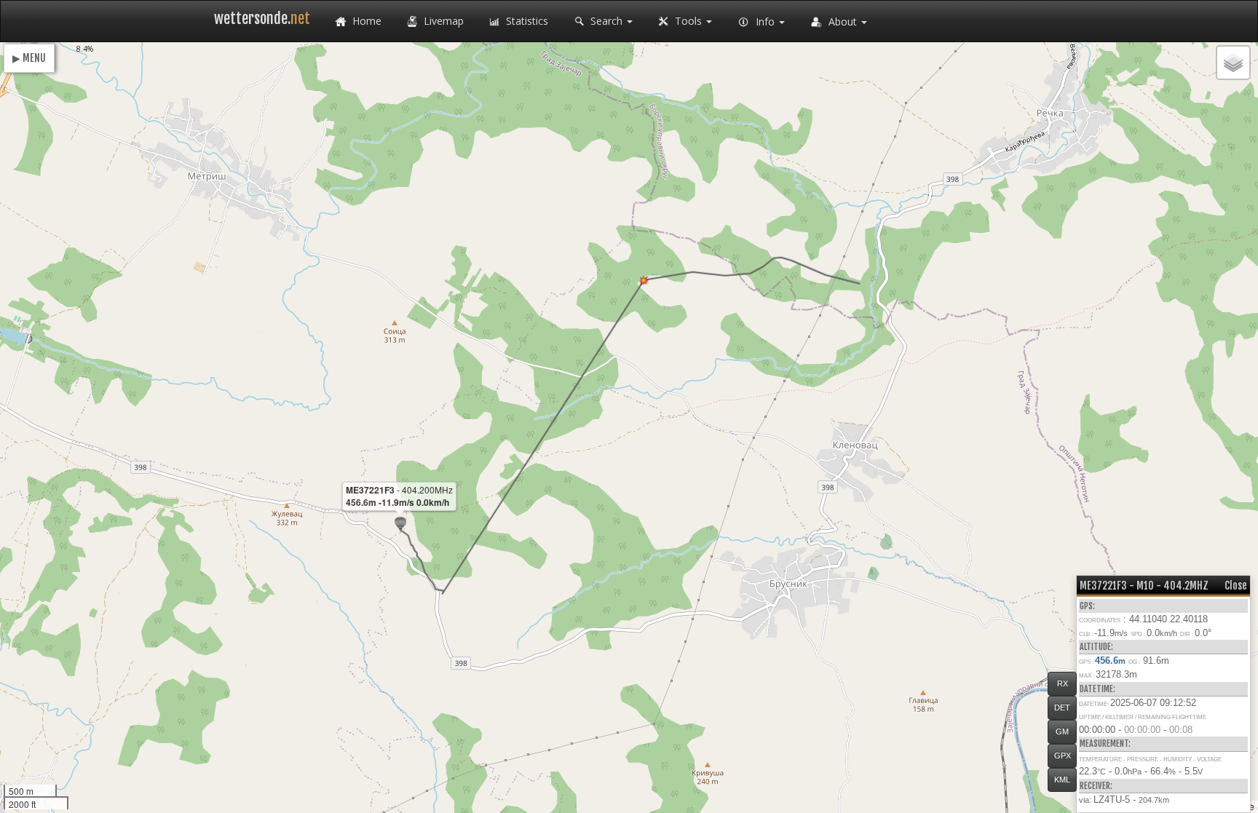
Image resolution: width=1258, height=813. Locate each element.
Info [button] (765, 21)
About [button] (843, 21)
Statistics (525, 21)
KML (1062, 779)
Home (365, 21)
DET (1062, 707)
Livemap (442, 21)
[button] (400, 524)
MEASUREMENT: (1105, 743)
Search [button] (606, 21)
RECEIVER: (1096, 785)
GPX (1062, 755)
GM (1062, 731)
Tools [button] (688, 21)
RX (1062, 683)
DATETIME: (1097, 688)
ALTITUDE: (1096, 646)
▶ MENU (29, 58)
